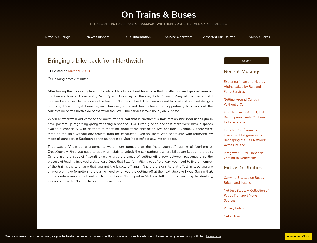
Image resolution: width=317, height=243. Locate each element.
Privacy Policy (234, 208)
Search (246, 61)
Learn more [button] (213, 236)
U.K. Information (138, 37)
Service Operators (178, 37)
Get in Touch (233, 216)
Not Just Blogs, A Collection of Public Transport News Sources (246, 195)
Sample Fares (259, 37)
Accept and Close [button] (298, 236)
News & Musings (57, 37)
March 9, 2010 (79, 71)
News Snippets (98, 37)
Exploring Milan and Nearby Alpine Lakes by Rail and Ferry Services (244, 86)
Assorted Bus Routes (219, 37)
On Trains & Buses (158, 15)
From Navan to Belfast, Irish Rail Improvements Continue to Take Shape (245, 117)
